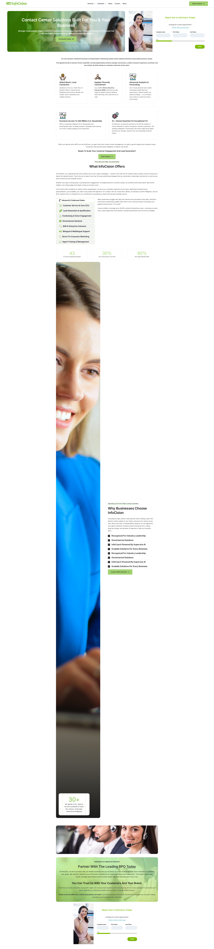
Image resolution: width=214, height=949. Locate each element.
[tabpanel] (128, 221)
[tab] (75, 200)
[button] (130, 536)
